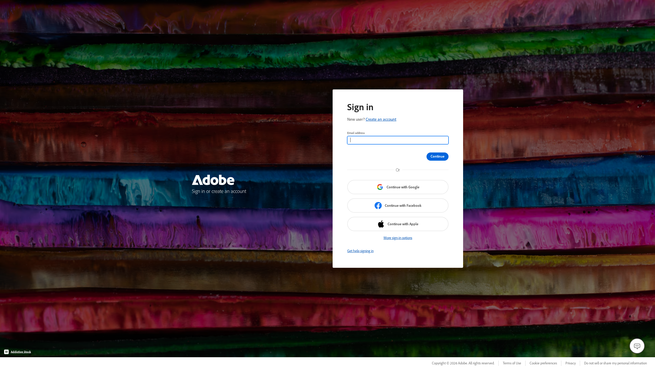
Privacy (570, 363)
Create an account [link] (381, 119)
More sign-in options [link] (398, 237)
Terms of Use (512, 363)
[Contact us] (637, 346)
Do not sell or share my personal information (615, 363)
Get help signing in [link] (360, 251)
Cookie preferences (543, 363)
